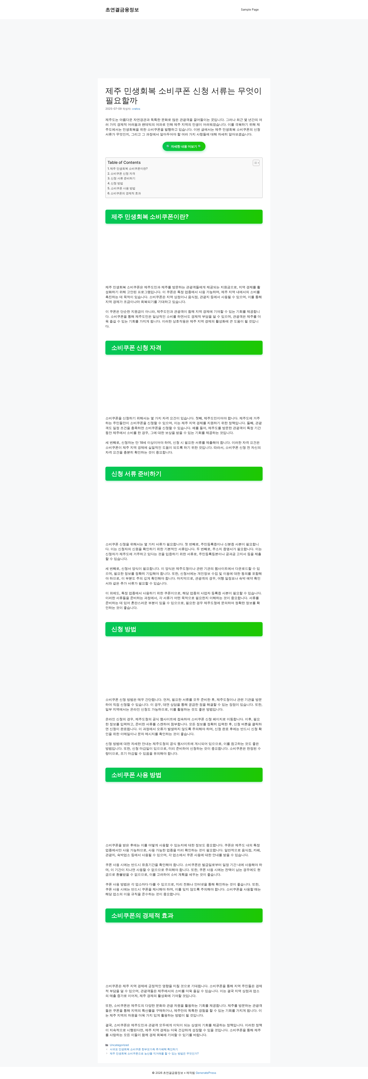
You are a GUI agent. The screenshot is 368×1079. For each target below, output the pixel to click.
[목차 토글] (254, 163)
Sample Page (250, 9)
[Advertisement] (184, 50)
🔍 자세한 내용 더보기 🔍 (184, 146)
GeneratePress (206, 1073)
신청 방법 (117, 183)
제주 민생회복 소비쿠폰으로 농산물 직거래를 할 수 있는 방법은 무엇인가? (154, 1053)
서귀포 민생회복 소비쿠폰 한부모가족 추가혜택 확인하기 (144, 1049)
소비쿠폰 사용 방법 (123, 188)
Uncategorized (119, 1045)
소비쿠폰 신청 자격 (123, 173)
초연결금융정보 (122, 9)
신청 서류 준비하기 (123, 178)
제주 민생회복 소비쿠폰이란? (129, 168)
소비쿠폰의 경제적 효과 (126, 193)
